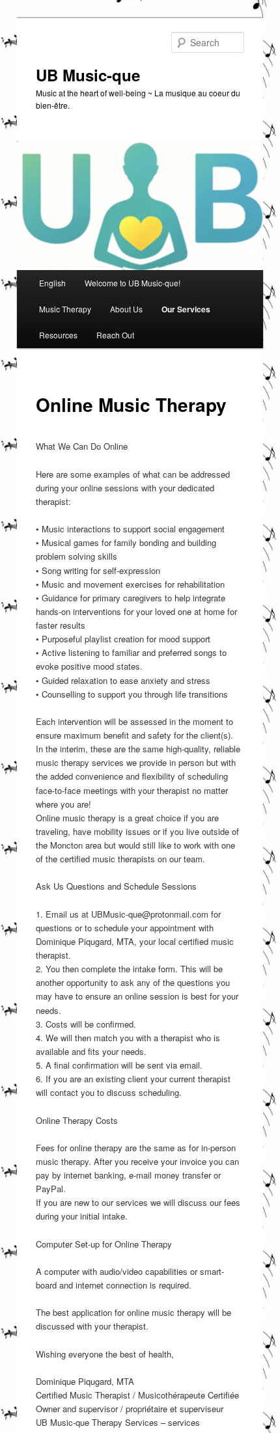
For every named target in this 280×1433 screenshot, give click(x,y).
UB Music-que (88, 75)
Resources (58, 334)
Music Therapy (65, 308)
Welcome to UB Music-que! (132, 282)
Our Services (185, 309)
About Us (126, 308)
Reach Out (115, 334)
